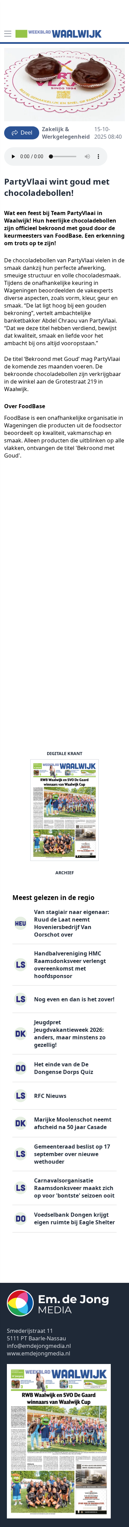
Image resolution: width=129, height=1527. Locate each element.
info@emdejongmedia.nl (39, 1346)
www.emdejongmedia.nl (38, 1353)
